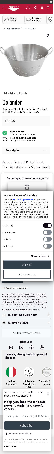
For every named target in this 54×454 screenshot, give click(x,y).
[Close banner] (51, 2)
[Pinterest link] (41, 347)
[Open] (36, 8)
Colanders (13, 28)
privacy (35, 309)
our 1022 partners (23, 199)
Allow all (27, 264)
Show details (38, 256)
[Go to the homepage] (14, 9)
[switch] (47, 232)
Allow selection (27, 274)
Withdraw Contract (26, 332)
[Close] (48, 394)
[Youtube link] (21, 347)
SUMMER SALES (9, 2)
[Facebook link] (31, 347)
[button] (47, 178)
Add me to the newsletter (16, 288)
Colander (29, 28)
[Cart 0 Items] (48, 8)
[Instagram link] (11, 347)
